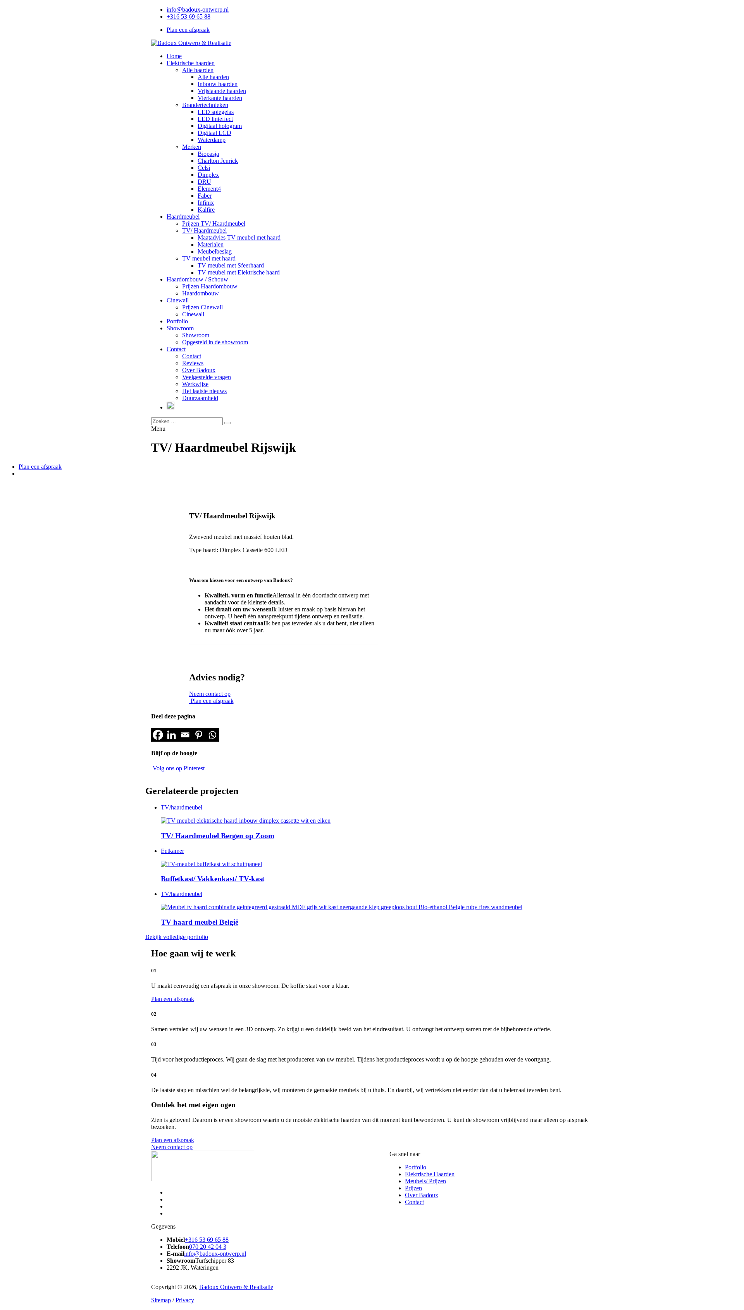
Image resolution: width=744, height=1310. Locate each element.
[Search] (227, 423)
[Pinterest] (198, 735)
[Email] (185, 735)
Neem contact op (210, 693)
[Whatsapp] (212, 735)
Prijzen (413, 1188)
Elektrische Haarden (430, 1174)
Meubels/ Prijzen (425, 1181)
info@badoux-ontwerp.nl (198, 9)
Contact (414, 1202)
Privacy (185, 1300)
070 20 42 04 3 (207, 1246)
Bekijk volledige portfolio (176, 937)
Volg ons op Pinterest (178, 768)
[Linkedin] (171, 735)
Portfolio (415, 1167)
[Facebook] (158, 735)
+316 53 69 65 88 (188, 16)
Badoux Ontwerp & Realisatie (236, 1287)
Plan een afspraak (188, 29)
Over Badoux (421, 1195)
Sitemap (161, 1300)
